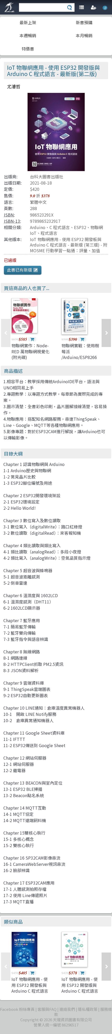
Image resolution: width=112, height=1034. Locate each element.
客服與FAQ (47, 1009)
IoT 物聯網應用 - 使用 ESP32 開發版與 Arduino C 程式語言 (79, 985)
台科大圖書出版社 (46, 176)
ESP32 (80, 227)
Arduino (37, 227)
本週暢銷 (28, 35)
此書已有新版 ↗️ (22, 270)
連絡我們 (67, 1009)
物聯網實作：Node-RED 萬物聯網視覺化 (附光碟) (30, 351)
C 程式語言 (59, 227)
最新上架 (28, 22)
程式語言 (49, 233)
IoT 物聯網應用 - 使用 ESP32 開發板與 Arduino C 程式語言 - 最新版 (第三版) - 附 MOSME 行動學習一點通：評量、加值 (68, 245)
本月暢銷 (84, 35)
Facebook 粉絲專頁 (17, 1009)
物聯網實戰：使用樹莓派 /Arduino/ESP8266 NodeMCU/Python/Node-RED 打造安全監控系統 (85, 360)
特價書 (28, 49)
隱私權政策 (87, 1009)
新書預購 (84, 22)
